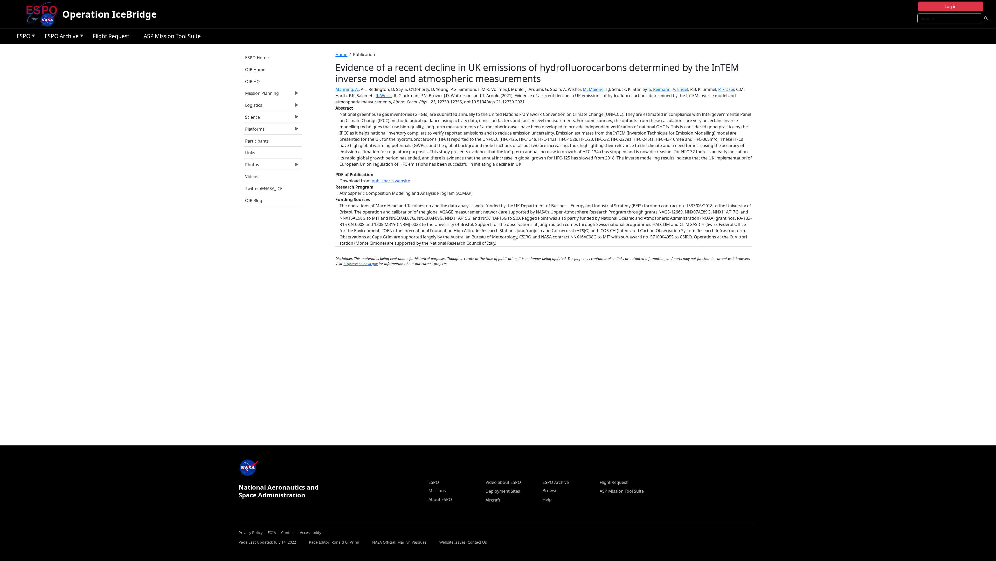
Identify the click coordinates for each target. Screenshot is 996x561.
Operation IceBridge (109, 14)
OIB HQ (252, 81)
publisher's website (391, 181)
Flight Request (111, 36)
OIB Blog (253, 200)
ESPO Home (257, 58)
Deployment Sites (503, 491)
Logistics (253, 106)
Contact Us (477, 542)
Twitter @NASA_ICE (263, 188)
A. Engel (680, 89)
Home (341, 54)
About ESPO (440, 499)
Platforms (254, 130)
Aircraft (493, 500)
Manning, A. (347, 89)
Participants (257, 141)
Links (250, 153)
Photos (251, 166)
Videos (251, 176)
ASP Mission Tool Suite (172, 36)
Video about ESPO (503, 482)
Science (252, 118)
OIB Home (255, 69)
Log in (951, 6)
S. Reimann (659, 89)
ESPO (22, 37)
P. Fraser (726, 89)
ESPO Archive (60, 37)
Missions (437, 490)
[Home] (43, 14)
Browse (550, 490)
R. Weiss (384, 95)
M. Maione (593, 89)
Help (547, 499)
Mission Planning (261, 94)
